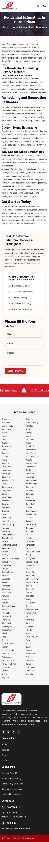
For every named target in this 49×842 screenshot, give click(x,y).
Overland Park (32, 463)
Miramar (5, 671)
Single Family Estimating (12, 784)
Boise (28, 429)
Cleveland (30, 623)
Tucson (5, 436)
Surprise (5, 463)
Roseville (6, 599)
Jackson (29, 521)
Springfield (30, 504)
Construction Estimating (23, 292)
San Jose (6, 477)
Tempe (5, 456)
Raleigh (29, 599)
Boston (29, 497)
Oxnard (5, 541)
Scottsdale (7, 446)
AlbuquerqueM (32, 579)
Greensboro (31, 603)
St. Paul (29, 518)
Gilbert (4, 450)
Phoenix (5, 433)
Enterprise (30, 565)
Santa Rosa (7, 562)
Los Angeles (7, 470)
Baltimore (30, 494)
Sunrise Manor (32, 562)
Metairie (29, 490)
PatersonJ (30, 575)
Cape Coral (6, 654)
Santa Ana (6, 507)
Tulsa (28, 640)
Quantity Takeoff (9, 773)
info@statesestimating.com (14, 817)
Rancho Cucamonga (10, 558)
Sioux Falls (30, 671)
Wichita (29, 460)
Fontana (5, 528)
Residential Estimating (11, 778)
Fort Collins (7, 613)
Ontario (5, 552)
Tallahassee (7, 657)
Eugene (29, 650)
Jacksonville (7, 630)
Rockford (30, 446)
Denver (5, 603)
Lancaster (6, 579)
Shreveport (30, 487)
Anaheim (5, 501)
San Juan (29, 660)
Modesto (6, 531)
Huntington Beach (9, 545)
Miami (4, 633)
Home (5, 27)
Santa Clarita (7, 538)
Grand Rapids (31, 511)
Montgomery (7, 426)
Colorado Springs (9, 606)
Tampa (5, 637)
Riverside (6, 504)
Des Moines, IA (32, 456)
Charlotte (30, 596)
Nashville (29, 674)
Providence (31, 667)
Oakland (5, 494)
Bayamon (30, 664)
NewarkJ (29, 569)
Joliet (28, 443)
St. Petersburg (8, 643)
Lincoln (29, 538)
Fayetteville (31, 613)
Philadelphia (31, 654)
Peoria (4, 460)
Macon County (32, 422)
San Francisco (8, 480)
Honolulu (29, 426)
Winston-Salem (32, 609)
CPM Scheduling (19, 297)
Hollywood (6, 667)
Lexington (30, 477)
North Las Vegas (33, 552)
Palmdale (6, 586)
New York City (32, 582)
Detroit (29, 507)
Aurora (4, 609)
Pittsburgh (30, 657)
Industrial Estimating (11, 794)
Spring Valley (31, 558)
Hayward (5, 575)
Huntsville (6, 422)
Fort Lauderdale (9, 660)
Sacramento (7, 487)
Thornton (6, 620)
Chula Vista (6, 518)
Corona (5, 569)
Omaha (29, 535)
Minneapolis (31, 514)
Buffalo (29, 586)
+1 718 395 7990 (9, 813)
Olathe (28, 470)
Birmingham (7, 419)
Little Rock (6, 467)
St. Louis (29, 528)
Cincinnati (30, 626)
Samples (5, 750)
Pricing (5, 755)
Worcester (30, 501)
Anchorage (6, 429)
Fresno (5, 484)
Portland (29, 643)
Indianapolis (31, 450)
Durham (29, 606)
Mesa (4, 439)
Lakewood (6, 616)
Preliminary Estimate (21, 286)
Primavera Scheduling (21, 303)
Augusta (5, 677)
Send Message (15, 371)
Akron (28, 633)
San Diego (6, 473)
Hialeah (5, 647)
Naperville (30, 439)
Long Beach (7, 490)
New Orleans (31, 480)
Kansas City (31, 467)
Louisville (30, 473)
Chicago (29, 433)
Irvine (4, 514)
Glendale (5, 453)
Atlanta (5, 674)
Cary (27, 616)
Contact (5, 760)
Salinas (5, 582)
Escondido (6, 592)
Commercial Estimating (12, 789)
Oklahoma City (32, 637)
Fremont (5, 521)
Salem (28, 647)
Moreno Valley (8, 524)
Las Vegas (30, 541)
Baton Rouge (31, 484)
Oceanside (6, 565)
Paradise (29, 555)
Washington (7, 626)
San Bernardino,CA (9, 535)
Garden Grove (7, 572)
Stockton (6, 511)
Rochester (30, 589)
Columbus (30, 419)
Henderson (30, 545)
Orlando (5, 640)
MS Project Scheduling (22, 309)
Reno (28, 548)
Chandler (5, 443)
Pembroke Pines (9, 664)
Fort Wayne (31, 453)
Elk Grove (6, 555)
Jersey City (31, 572)
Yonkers (29, 592)
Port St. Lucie (8, 650)
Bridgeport (6, 623)
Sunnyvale (6, 589)
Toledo (29, 630)
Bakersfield (6, 497)
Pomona (5, 596)
